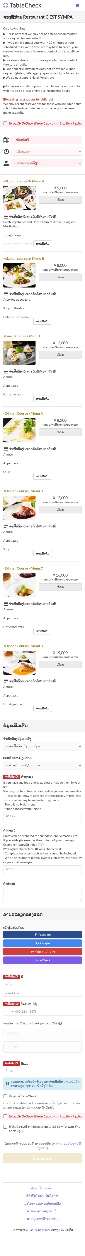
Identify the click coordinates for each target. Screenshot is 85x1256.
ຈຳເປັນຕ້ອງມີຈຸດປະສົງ (17, 739)
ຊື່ (14, 977)
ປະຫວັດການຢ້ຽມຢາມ (17, 758)
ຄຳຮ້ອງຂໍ (9, 883)
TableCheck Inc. (39, 1230)
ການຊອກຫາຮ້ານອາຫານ (42, 1219)
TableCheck (42, 960)
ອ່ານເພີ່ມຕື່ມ (42, 243)
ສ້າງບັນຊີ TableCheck (22, 1096)
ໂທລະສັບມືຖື (20, 1004)
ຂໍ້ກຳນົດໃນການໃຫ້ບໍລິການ (42, 1196)
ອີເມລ (16, 1063)
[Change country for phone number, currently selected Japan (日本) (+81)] (8, 1011)
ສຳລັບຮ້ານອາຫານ (42, 1188)
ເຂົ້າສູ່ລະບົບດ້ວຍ (13, 927)
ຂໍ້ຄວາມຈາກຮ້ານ (14, 28)
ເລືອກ (60, 200)
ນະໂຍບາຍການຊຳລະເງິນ (42, 1211)
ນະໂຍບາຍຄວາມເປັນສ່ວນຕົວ (42, 1203)
